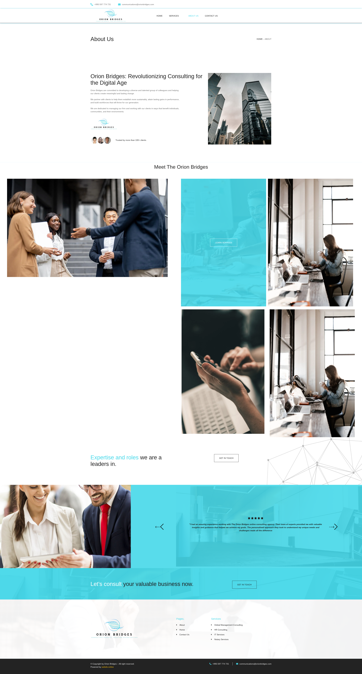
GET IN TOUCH (226, 458)
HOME (260, 39)
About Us (193, 16)
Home (159, 16)
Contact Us (211, 16)
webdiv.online (108, 667)
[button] (159, 526)
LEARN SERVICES (223, 242)
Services (174, 16)
